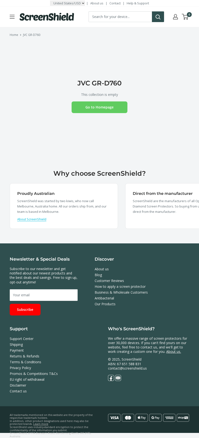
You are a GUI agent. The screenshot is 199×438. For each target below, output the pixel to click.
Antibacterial (104, 298)
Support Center (21, 338)
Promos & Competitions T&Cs (34, 373)
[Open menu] (12, 17)
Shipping (16, 344)
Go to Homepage (99, 107)
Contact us (18, 391)
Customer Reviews (109, 280)
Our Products (105, 304)
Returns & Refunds (24, 356)
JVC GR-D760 (31, 35)
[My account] (175, 16)
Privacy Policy (20, 367)
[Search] (158, 16)
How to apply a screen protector (120, 286)
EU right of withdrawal (27, 379)
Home (14, 35)
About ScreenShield (31, 219)
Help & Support (138, 3)
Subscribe (25, 309)
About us (96, 3)
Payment (17, 350)
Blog (98, 275)
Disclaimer (18, 385)
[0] (185, 17)
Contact (115, 3)
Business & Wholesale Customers (121, 292)
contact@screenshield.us (127, 368)
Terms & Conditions (25, 362)
